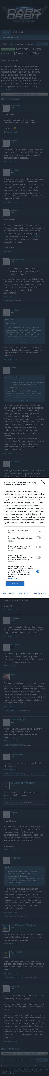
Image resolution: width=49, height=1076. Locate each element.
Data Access (24, 593)
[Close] (43, 482)
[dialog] (24, 538)
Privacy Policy (40, 593)
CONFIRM (15, 583)
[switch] (38, 537)
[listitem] (24, 531)
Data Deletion (9, 593)
